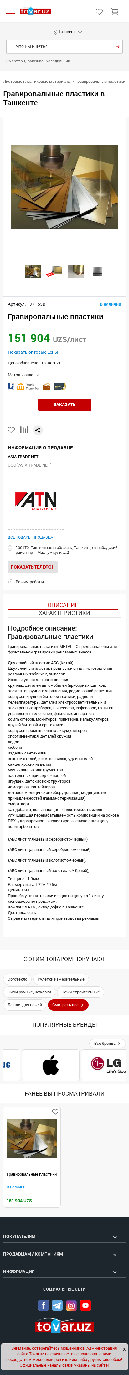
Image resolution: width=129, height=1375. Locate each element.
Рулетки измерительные (61, 979)
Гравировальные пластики (32, 1174)
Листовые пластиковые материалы (37, 81)
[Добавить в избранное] (12, 430)
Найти (118, 46)
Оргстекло (17, 979)
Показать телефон (33, 566)
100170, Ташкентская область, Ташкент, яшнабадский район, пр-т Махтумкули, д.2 (66, 550)
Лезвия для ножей (25, 1004)
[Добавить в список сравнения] (24, 432)
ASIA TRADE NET (23, 457)
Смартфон (16, 61)
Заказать (65, 404)
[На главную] (35, 11)
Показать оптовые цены (33, 352)
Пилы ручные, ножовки (29, 992)
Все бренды (106, 1043)
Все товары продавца (30, 537)
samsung (36, 61)
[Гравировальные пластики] (31, 1138)
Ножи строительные (80, 992)
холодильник (58, 61)
